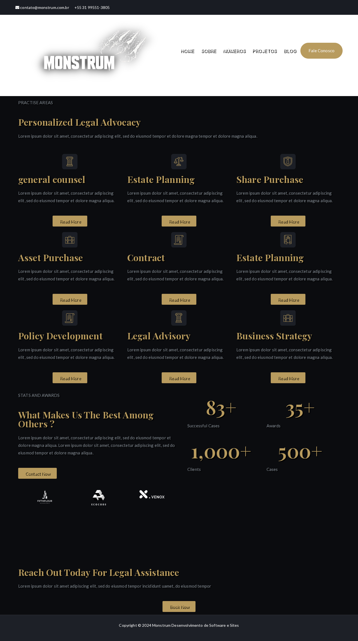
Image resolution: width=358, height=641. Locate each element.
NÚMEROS (234, 50)
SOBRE (208, 50)
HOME (187, 50)
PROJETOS (264, 50)
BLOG (289, 50)
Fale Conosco (321, 50)
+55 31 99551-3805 (92, 7)
